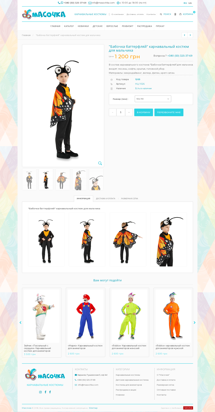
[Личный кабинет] (175, 14)
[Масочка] (44, 14)
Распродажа (144, 26)
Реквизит (127, 26)
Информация (83, 198)
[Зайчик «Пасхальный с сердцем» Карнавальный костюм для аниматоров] (41, 316)
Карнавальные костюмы (90, 14)
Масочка (26, 408)
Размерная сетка (129, 198)
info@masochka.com (88, 385)
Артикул (120, 84)
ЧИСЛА (188, 408)
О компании (117, 14)
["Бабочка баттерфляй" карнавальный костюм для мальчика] (29, 179)
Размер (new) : (121, 99)
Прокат (160, 26)
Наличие (121, 88)
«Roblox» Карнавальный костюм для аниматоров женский (129, 347)
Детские (98, 26)
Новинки (83, 26)
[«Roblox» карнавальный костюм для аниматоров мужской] (173, 316)
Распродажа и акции (126, 390)
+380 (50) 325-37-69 (75, 2)
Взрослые (112, 26)
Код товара (122, 79)
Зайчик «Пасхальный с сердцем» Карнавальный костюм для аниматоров (37, 348)
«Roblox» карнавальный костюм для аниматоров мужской (173, 347)
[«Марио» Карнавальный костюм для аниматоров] (85, 316)
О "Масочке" (163, 375)
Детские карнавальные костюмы (132, 380)
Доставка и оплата (105, 198)
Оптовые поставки (166, 390)
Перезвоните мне (169, 112)
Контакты (151, 14)
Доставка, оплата (135, 14)
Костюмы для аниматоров (129, 385)
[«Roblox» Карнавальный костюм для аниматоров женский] (129, 316)
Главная (55, 26)
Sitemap (93, 408)
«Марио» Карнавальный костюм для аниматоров (85, 347)
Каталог (69, 26)
